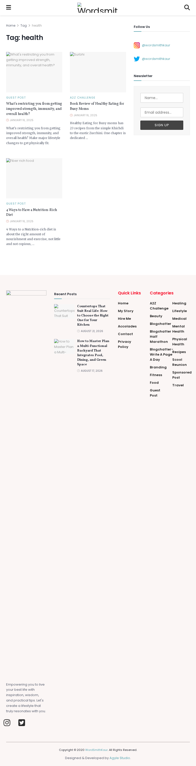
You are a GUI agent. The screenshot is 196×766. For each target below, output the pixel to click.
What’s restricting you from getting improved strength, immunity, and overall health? (34, 108)
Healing (179, 303)
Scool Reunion (179, 362)
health (37, 25)
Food (154, 382)
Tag (23, 25)
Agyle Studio (119, 758)
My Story (125, 310)
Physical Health (179, 342)
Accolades (127, 326)
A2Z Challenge (82, 97)
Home (10, 25)
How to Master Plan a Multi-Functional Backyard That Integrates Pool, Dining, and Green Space (93, 353)
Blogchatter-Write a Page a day (161, 354)
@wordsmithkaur (156, 44)
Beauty (156, 316)
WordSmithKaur (96, 750)
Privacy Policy (124, 344)
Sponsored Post (182, 375)
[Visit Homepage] (97, 8)
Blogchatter (160, 323)
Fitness (156, 375)
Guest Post (16, 97)
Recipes (179, 351)
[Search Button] (187, 7)
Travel (178, 385)
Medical (179, 318)
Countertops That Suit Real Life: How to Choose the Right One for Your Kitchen (92, 315)
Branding (158, 367)
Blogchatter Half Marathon (160, 336)
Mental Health (178, 329)
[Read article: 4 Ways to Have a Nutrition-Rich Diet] (34, 178)
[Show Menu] (8, 7)
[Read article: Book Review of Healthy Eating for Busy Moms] (98, 72)
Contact (125, 334)
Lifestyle (179, 310)
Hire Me (124, 318)
